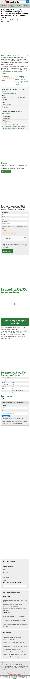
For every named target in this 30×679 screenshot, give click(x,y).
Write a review (6, 172)
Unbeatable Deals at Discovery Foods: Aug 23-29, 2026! (14, 601)
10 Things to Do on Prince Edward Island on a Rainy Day (14, 625)
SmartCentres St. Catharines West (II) (14, 643)
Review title (5, 217)
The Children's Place (7, 577)
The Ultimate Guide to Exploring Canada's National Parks (13, 621)
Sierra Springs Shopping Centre (14, 652)
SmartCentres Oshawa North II (14, 654)
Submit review (7, 251)
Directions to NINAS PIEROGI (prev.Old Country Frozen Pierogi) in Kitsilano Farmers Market (15, 321)
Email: (4, 411)
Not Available (6, 113)
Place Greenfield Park (11, 649)
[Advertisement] (15, 39)
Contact (21, 673)
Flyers (18, 5)
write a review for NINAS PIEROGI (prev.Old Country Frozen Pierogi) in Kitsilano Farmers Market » (21, 80)
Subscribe (6, 416)
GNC (3, 570)
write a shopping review (9, 71)
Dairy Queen (5, 572)
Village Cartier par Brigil (12, 637)
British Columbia (5, 59)
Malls (4, 5)
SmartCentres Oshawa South (13, 657)
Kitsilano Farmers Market (13, 57)
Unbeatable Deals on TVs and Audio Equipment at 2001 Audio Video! (12, 605)
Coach (4, 575)
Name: (4, 405)
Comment (5, 221)
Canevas (8, 640)
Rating (4, 230)
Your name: (5, 212)
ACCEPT (23, 677)
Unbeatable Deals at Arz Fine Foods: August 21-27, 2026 (14, 609)
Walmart (4, 580)
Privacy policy (12, 423)
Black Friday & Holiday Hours (10, 673)
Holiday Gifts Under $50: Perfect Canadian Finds (13, 617)
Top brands (11, 6)
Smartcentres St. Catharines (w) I (14, 646)
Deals (26, 5)
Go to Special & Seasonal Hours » (10, 378)
